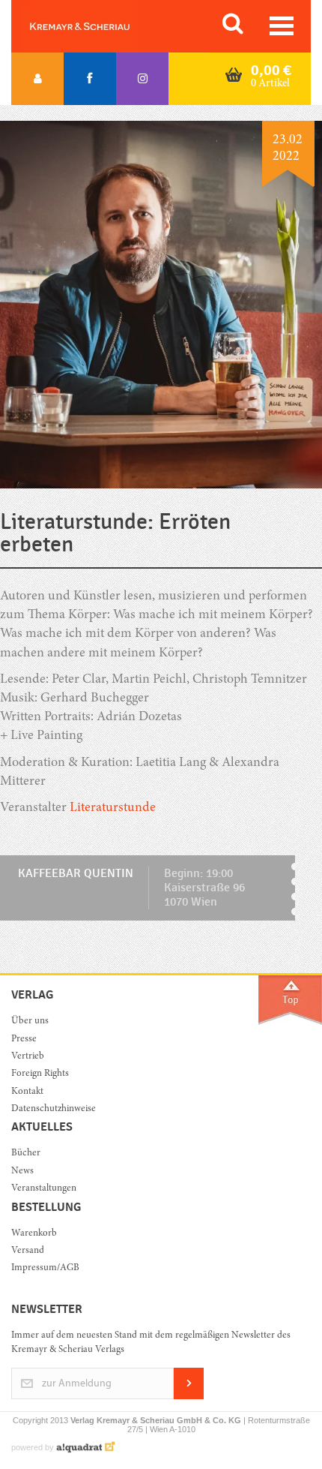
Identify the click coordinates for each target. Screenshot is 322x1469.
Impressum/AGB (45, 1268)
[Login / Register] (37, 79)
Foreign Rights (40, 1074)
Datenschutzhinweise (53, 1109)
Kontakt (27, 1092)
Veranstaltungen (43, 1189)
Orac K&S (97, 26)
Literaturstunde (113, 808)
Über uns (30, 1021)
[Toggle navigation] (282, 26)
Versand (27, 1251)
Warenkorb (34, 1234)
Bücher (25, 1153)
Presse (24, 1039)
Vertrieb (27, 1057)
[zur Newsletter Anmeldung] (189, 1396)
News (22, 1171)
